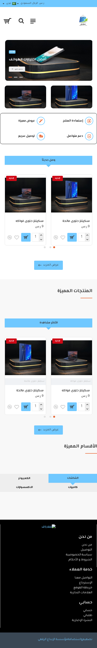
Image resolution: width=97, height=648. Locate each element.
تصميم (87, 639)
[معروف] (49, 527)
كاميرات (73, 487)
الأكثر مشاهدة (49, 323)
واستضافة (75, 639)
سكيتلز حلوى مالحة (76, 221)
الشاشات (72, 478)
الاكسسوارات (24, 487)
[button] (54, 247)
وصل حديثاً (48, 160)
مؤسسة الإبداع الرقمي (53, 639)
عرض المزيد (51, 265)
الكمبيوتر (24, 478)
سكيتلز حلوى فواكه (30, 221)
